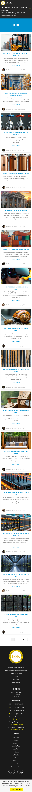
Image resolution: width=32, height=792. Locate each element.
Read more (19, 789)
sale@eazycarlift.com (17, 719)
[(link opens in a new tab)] (10, 772)
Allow (12, 789)
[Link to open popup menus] (30, 9)
